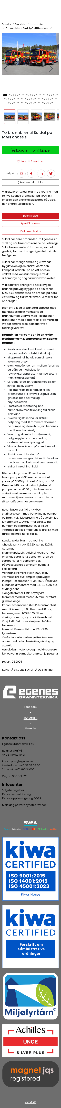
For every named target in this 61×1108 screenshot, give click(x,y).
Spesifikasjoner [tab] (30, 223)
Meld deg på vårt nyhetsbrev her (24, 805)
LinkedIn (30, 728)
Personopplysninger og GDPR (21, 798)
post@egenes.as (22, 761)
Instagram (30, 718)
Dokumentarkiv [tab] (30, 231)
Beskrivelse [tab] (30, 216)
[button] (5, 95)
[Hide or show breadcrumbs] (50, 28)
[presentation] (6, 69)
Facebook (30, 707)
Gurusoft (30, 1102)
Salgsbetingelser (13, 790)
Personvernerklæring (16, 794)
